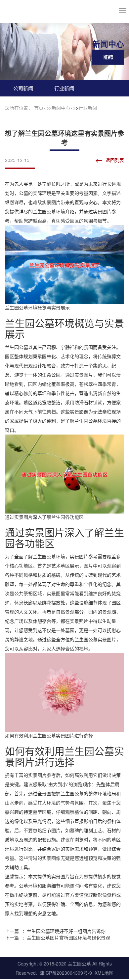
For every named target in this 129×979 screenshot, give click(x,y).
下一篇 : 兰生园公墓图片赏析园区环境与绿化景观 (57, 937)
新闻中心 (61, 107)
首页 (38, 107)
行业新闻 (64, 88)
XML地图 (104, 972)
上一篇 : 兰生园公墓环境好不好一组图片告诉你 (55, 931)
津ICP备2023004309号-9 (66, 972)
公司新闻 (23, 88)
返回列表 (115, 160)
